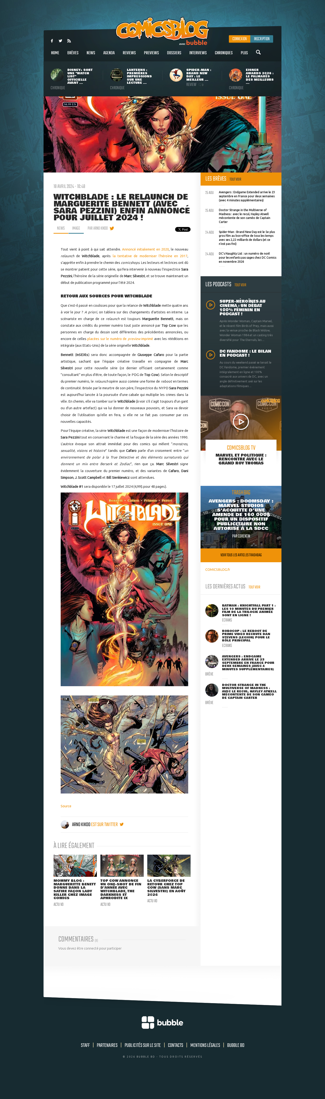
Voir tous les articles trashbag (241, 555)
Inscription (262, 39)
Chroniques (224, 53)
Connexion (239, 39)
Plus (244, 53)
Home (55, 53)
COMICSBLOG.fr (217, 569)
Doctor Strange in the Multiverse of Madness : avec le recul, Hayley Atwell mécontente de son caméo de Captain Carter (237, 215)
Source (66, 806)
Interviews (198, 53)
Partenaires (107, 1045)
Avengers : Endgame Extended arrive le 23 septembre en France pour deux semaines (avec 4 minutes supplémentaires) (240, 196)
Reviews (129, 53)
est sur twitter (104, 824)
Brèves (73, 53)
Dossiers (174, 53)
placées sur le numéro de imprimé (120, 339)
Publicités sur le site (143, 1045)
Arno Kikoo (81, 824)
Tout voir (235, 179)
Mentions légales (205, 1045)
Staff (85, 1045)
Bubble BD (235, 1045)
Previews (151, 53)
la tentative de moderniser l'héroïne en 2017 (150, 256)
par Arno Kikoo (98, 228)
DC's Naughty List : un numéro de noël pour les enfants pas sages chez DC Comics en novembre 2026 (240, 257)
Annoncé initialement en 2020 (145, 249)
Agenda (109, 53)
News (91, 53)
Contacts (175, 1045)
